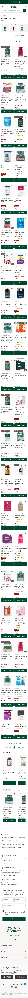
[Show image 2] (7, 56)
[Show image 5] (22, 56)
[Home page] (14, 6)
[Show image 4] (21, 56)
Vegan (19, 847)
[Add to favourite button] (12, 47)
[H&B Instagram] (12, 939)
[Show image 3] (8, 56)
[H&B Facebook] (15, 939)
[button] (20, 35)
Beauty (15, 840)
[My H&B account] (23, 6)
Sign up (14, 918)
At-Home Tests (20, 844)
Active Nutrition (6, 840)
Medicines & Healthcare (8, 847)
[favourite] (14, 756)
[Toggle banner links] (26, 2)
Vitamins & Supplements (9, 837)
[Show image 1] (6, 56)
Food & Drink (21, 837)
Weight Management (8, 844)
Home (5, 15)
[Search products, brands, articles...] (25, 11)
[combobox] (12, 11)
